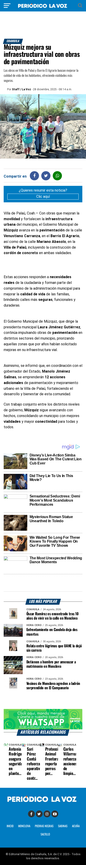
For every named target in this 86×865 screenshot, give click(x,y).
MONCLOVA (24, 826)
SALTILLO (45, 834)
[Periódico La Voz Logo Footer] (43, 802)
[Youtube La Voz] (54, 813)
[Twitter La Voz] (39, 813)
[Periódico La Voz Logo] (43, 8)
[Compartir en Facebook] (34, 175)
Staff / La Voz (21, 89)
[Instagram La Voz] (47, 813)
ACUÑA (76, 826)
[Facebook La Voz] (31, 813)
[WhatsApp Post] (57, 175)
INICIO (10, 826)
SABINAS (62, 826)
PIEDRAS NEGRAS (44, 826)
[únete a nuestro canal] (43, 719)
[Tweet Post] (46, 175)
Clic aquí (43, 196)
